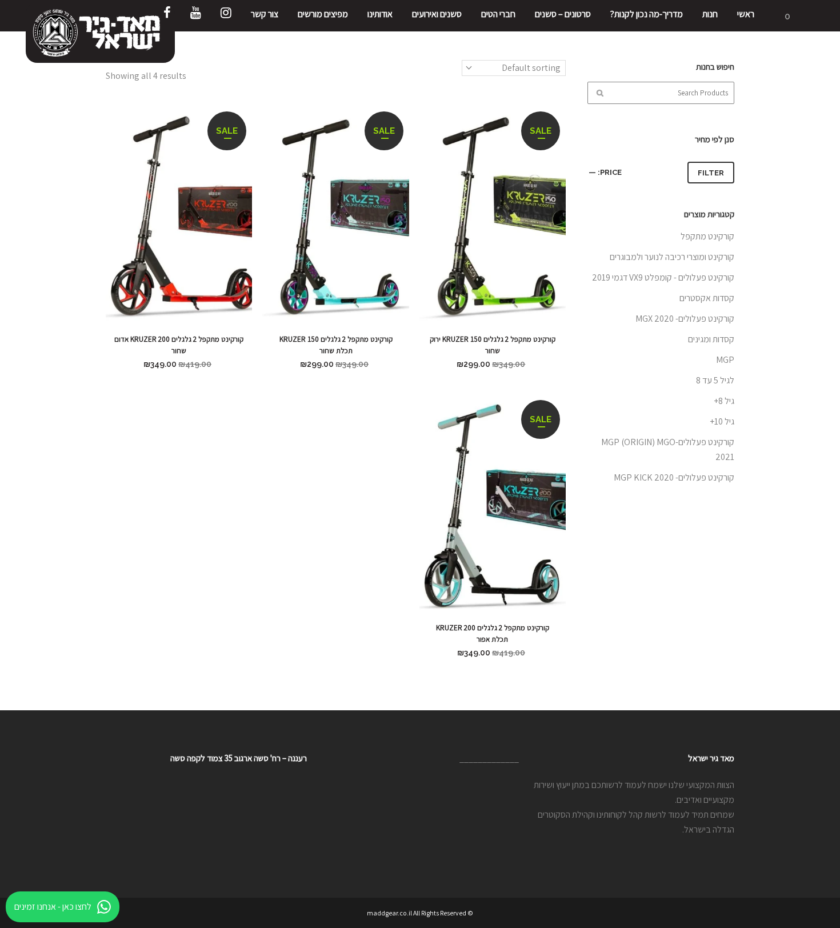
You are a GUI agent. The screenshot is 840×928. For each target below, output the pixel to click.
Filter (711, 173)
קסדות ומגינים (711, 339)
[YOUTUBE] (196, 15)
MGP (725, 360)
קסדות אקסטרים (706, 298)
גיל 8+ (724, 401)
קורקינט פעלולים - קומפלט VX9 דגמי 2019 (663, 277)
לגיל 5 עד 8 (715, 380)
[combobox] (514, 68)
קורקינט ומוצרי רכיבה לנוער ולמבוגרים (672, 257)
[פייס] (167, 15)
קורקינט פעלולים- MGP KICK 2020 (674, 477)
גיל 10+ (722, 421)
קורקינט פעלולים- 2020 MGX (684, 319)
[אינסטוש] (226, 15)
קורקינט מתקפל (707, 236)
